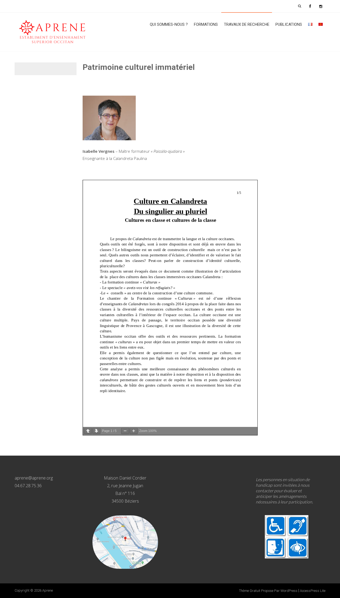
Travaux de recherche (246, 24)
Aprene (47, 590)
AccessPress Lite (312, 591)
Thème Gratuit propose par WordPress (268, 591)
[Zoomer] (134, 431)
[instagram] (320, 6)
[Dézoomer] (125, 431)
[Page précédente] (88, 431)
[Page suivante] (96, 431)
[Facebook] (310, 6)
